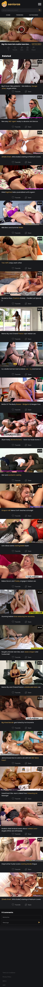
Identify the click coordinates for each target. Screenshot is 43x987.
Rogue (34, 864)
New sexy (5, 121)
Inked (4, 192)
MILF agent (12, 121)
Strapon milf (6, 510)
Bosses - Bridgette (22, 404)
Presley (17, 581)
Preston (21, 334)
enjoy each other (15, 263)
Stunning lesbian (8, 616)
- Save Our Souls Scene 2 (31, 440)
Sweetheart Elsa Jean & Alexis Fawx (14, 793)
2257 (4, 985)
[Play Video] (21, 30)
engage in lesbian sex (28, 581)
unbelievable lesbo (31, 687)
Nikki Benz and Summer (10, 228)
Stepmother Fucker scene (11, 864)
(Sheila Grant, (6, 157)
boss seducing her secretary (24, 616)
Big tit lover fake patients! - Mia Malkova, (16, 86)
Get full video (36, 44)
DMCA (4, 981)
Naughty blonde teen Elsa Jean (13, 652)
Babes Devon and (8, 581)
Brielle (21, 228)
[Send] (39, 922)
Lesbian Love (32, 829)
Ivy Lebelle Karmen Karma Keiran (14, 369)
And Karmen (36, 369)
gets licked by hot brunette (24, 722)
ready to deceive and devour (27, 121)
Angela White (11, 88)
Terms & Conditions (9, 973)
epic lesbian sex (30, 334)
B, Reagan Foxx (34, 404)
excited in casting (14, 475)
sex (39, 687)
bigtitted (9, 192)
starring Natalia (26, 864)
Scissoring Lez (32, 793)
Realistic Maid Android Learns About (15, 829)
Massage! (5, 796)
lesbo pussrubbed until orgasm (23, 192)
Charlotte (16, 298)
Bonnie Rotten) (16, 440)
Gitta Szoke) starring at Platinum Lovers (26, 157)
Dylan (26, 546)
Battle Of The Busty (9, 404)
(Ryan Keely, (6, 440)
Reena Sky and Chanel (10, 334)
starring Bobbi (19, 546)
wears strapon (30, 652)
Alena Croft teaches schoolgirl (22, 510)
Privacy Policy (7, 977)
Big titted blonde (8, 722)
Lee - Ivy (29, 369)
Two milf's (5, 263)
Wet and (5, 475)
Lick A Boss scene (8, 546)
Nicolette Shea (7, 298)
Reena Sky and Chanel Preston (13, 687)
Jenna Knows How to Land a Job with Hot (17, 758)
